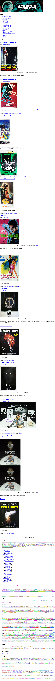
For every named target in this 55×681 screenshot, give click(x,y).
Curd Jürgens (37, 621)
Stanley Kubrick (51, 611)
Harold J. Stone (21, 626)
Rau (8, 647)
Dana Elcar (51, 621)
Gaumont (33, 671)
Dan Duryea (46, 621)
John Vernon (54, 629)
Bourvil (46, 618)
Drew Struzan (51, 647)
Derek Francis (42, 622)
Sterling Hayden (27, 640)
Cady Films (25, 675)
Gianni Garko (42, 625)
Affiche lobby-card (7, 562)
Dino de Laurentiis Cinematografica (49, 672)
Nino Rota (23, 659)
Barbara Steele (51, 617)
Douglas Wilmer (19, 623)
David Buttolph (36, 663)
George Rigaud (18, 625)
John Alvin (8, 648)
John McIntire (35, 629)
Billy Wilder (18, 606)
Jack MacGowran (33, 627)
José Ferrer (7, 630)
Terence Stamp (7, 641)
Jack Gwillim (20, 627)
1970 (6, 602)
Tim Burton (20, 612)
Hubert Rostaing (44, 662)
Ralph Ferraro (50, 662)
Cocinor (50, 671)
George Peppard (12, 625)
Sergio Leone (36, 611)
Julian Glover (24, 630)
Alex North (29, 659)
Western (42, 596)
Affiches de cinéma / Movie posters (6, 16)
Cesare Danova (52, 619)
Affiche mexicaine (5, 550)
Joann (6, 648)
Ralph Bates (38, 637)
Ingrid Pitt (14, 627)
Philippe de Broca (16, 610)
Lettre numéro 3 (5, 21)
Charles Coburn (11, 620)
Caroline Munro (37, 619)
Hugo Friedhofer (5, 659)
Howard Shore (45, 659)
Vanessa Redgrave (44, 641)
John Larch (26, 629)
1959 (33, 600)
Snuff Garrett (28, 660)
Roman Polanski (13, 611)
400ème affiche (28, 542)
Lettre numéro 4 (5, 22)
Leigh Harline (3, 662)
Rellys (50, 637)
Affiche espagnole (5, 581)
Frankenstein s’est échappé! (8, 42)
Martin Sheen (36, 632)
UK (7, 653)
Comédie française (22, 590)
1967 (54, 600)
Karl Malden (47, 630)
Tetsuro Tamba (9, 641)
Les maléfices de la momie (7, 179)
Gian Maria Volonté (39, 625)
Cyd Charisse (40, 621)
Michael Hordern (30, 633)
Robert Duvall (47, 638)
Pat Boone (10, 636)
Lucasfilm (40, 671)
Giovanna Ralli (51, 625)
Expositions (3, 30)
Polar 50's (13, 596)
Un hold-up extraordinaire (8, 252)
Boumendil (12, 648)
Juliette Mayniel (39, 630)
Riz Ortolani (9, 660)
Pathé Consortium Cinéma (30, 672)
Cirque (38, 543)
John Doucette (17, 629)
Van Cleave (6, 660)
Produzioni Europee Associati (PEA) (5, 672)
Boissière (35, 648)
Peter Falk (53, 636)
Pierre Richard (31, 637)
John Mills (38, 629)
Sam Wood (29, 611)
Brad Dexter (48, 618)
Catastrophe (27, 589)
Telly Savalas (51, 640)
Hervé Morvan (40, 647)
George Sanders (21, 625)
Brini (42, 648)
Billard (25, 543)
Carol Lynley (34, 619)
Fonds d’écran (5, 29)
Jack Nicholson (36, 627)
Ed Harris (26, 623)
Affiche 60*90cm (7, 577)
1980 (23, 602)
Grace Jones (7, 626)
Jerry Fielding (18, 660)
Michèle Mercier (27, 634)
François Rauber (5, 663)
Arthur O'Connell (18, 617)
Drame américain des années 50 (17, 591)
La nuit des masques (6, 326)
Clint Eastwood (34, 589)
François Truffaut (35, 607)
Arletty (11, 617)
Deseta (38, 648)
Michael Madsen (36, 633)
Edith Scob (37, 623)
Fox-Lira (33, 674)
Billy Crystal (33, 618)
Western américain (47, 596)
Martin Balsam (27, 632)
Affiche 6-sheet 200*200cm (9, 556)
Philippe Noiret (17, 637)
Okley (42, 647)
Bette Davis (23, 618)
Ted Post (8, 612)
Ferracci (38, 646)
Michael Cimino (45, 609)
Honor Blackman (50, 626)
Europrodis (15, 674)
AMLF (40, 672)
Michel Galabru (12, 634)
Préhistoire (49, 545)
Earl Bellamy (11, 607)
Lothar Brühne (46, 663)
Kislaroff (19, 648)
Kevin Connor (9, 609)
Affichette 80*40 (7, 566)
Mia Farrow (13, 633)
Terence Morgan (4, 641)
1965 (49, 600)
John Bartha (9, 629)
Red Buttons (44, 637)
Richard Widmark (28, 638)
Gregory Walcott (16, 626)
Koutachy (7, 647)
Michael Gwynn (26, 633)
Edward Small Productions (19, 674)
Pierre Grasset (28, 637)
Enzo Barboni (20, 607)
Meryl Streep (11, 633)
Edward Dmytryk (15, 607)
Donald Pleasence (4, 623)
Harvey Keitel (38, 626)
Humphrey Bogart (6, 627)
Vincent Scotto (6, 662)
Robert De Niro (41, 638)
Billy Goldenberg (23, 663)
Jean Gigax (33, 648)
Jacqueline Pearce (48, 627)
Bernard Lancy (49, 647)
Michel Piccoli (15, 634)
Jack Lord (31, 627)
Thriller (48, 585)
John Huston (22, 629)
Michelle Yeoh (32, 634)
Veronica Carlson (51, 641)
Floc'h (28, 647)
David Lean (52, 606)
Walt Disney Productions (19, 675)
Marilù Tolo (3, 632)
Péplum (44, 545)
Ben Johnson (7, 618)
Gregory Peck (13, 626)
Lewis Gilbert (15, 609)
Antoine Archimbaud (41, 660)
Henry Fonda (41, 626)
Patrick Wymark (24, 636)
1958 (31, 600)
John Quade (46, 629)
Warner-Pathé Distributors (25, 672)
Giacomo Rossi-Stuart (35, 625)
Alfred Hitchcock (8, 543)
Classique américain (42, 543)
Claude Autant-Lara (34, 606)
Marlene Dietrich (20, 632)
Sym (20, 648)
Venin (31, 647)
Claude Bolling (16, 665)
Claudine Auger (13, 621)
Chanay (41, 648)
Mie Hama (41, 634)
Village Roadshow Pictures (36, 674)
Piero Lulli (20, 637)
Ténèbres (2, 499)
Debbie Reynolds (22, 622)
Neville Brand (23, 635)
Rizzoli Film (28, 678)
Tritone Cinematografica (12, 678)
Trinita (18, 546)
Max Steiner (39, 658)
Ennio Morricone (20, 658)
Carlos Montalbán (30, 619)
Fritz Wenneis (44, 663)
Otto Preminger (8, 610)
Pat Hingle (12, 636)
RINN (48, 648)
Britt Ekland (6, 619)
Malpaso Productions (11, 672)
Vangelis (31, 662)
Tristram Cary (11, 662)
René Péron (26, 647)
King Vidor (12, 609)
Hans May (11, 663)
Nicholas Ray (51, 609)
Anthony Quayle (3, 617)
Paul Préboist (40, 636)
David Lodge (10, 622)
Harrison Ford (28, 626)
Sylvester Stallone (48, 640)
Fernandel (6, 592)
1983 (28, 602)
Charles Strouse (34, 662)
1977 (18, 602)
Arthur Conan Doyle (13, 543)
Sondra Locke (10, 640)
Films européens (46, 593)
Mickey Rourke (35, 634)
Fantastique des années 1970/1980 (48, 591)
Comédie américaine (42, 589)
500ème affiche (34, 542)
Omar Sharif (50, 635)
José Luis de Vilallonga (11, 630)
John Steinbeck (14, 545)
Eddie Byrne (28, 623)
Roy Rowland (22, 611)
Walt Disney (20, 546)
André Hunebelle (3, 606)
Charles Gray (17, 620)
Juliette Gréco (36, 630)
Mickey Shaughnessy (39, 634)
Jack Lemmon (28, 627)
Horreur (31, 585)
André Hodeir (41, 662)
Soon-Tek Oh (13, 640)
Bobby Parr (41, 618)
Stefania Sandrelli (21, 640)
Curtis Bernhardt (42, 606)
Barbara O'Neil (41, 617)
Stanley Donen (47, 611)
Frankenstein (19, 113)
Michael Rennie (43, 633)
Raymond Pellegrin (41, 637)
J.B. (39, 648)
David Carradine (4, 622)
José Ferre (5, 630)
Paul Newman (37, 636)
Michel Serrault (18, 634)
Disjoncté (3, 215)
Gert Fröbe (30, 625)
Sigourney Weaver (4, 640)
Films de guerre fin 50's (32, 593)
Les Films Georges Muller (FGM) (11, 675)
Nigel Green (31, 635)
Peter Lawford (4, 637)
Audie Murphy (21, 617)
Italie (9, 653)
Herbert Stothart (42, 665)
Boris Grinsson (6, 646)
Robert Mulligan (51, 610)
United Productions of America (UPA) (48, 678)
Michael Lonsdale (33, 633)
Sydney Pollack (5, 612)
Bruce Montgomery (12, 666)
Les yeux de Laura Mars (7, 362)
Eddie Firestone (31, 623)
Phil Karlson (13, 610)
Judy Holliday (22, 630)
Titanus (52, 671)
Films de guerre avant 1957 (27, 593)
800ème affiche (50, 542)
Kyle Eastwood (26, 662)
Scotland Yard (11, 546)
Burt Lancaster (20, 619)
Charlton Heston (26, 620)
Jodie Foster (3, 629)
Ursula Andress (39, 641)
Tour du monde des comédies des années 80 (33, 596)
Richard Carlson (25, 610)
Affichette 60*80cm (11, 286)
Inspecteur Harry (3, 545)
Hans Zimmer (5, 665)
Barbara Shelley (45, 617)
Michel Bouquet (6, 634)
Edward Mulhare (47, 623)
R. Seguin (18, 648)
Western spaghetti (24, 546)
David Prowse (16, 622)
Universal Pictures (20, 670)
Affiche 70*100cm (11, 113)
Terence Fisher (12, 612)
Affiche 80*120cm (7, 571)
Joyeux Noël (17, 545)
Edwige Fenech (50, 623)
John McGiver (32, 629)
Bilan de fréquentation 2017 (7, 26)
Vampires (39, 596)
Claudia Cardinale (10, 621)
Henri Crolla (39, 662)
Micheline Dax (30, 634)
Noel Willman (40, 635)
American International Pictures (36, 672)
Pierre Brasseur (23, 637)
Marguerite (34, 545)
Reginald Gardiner (47, 637)
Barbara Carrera (37, 617)
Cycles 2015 (5, 36)
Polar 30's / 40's (10, 596)
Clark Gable (51, 620)
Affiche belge (11, 176)
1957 (29, 600)
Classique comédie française (47, 543)
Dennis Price (39, 622)
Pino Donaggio (8, 659)
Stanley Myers (51, 660)
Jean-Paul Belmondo (9, 628)
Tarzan (17, 546)
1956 (27, 600)
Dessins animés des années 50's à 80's (6, 591)
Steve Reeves (36, 640)
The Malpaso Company (44, 671)
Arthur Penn (13, 606)
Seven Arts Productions (29, 671)
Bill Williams (28, 618)
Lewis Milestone (18, 609)
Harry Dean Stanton (35, 626)
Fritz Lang (44, 607)
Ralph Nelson (23, 610)
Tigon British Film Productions (6, 674)
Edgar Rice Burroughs (30, 544)
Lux (47, 671)
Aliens (11, 543)
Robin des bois (6, 546)
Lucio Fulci (26, 609)
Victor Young (37, 660)
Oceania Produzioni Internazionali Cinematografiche (22, 678)
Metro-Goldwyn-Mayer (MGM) (15, 671)
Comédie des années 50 (13, 590)
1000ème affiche (9, 542)
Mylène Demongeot (7, 635)
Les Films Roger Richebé (28, 675)
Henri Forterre (40, 665)
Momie (39, 545)
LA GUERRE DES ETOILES (23, 545)
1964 (46, 600)
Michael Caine (16, 633)
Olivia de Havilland (47, 635)
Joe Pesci (5, 629)
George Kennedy (9, 625)
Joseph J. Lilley (25, 665)
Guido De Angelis (12, 659)
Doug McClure (17, 623)
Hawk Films (15, 675)
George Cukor (47, 607)
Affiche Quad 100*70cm (11, 433)
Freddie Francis (41, 607)
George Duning (44, 660)
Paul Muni (35, 636)
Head (29, 648)
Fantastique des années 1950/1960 (34, 591)
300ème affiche (23, 542)
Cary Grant (46, 619)
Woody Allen (47, 612)
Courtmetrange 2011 (6, 32)
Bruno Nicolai (50, 658)
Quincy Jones (36, 662)
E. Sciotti (10, 648)
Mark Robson (31, 609)
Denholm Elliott (33, 622)
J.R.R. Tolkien (6, 545)
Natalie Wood (16, 635)
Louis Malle (21, 609)
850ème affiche (53, 542)
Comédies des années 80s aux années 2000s (48, 590)
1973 (11, 602)
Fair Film (43, 678)
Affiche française (6, 286)
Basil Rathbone (4, 618)
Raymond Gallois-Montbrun (31, 665)
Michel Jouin (36, 647)
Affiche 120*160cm (11, 323)
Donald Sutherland (7, 623)
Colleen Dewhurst (31, 621)
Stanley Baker (18, 640)
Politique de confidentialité (7, 18)
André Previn (15, 660)
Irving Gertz (45, 665)
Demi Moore (31, 622)
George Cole (6, 625)
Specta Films (22, 675)
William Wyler (40, 612)
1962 (41, 600)
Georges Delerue (32, 659)
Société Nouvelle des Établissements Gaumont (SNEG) (48, 674)
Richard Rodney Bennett (16, 663)
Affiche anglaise (6, 433)
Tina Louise (19, 641)
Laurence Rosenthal (19, 665)
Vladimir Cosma (25, 660)
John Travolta (51, 629)
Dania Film (7, 675)
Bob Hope (39, 618)
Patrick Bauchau (14, 636)
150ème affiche (15, 542)
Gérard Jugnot (27, 625)
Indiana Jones (52, 544)
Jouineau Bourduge (46, 646)
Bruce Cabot (12, 619)
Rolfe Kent (3, 665)
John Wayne (3, 630)
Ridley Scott (45, 610)
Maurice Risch (51, 632)
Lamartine (30, 545)
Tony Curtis (30, 641)
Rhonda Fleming (52, 637)
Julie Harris (32, 630)
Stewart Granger (39, 640)
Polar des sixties (16, 596)
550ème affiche (37, 542)
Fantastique (28, 591)
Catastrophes (34, 543)
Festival (36, 544)
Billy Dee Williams (36, 618)
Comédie (13, 585)
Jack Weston (42, 627)
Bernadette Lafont (10, 618)
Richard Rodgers (3, 666)
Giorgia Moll (49, 625)
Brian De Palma (25, 606)
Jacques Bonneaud (18, 647)
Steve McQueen (33, 640)
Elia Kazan (18, 607)
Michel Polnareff (21, 660)
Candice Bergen (25, 619)
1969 (4, 602)
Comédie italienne (33, 590)
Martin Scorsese (35, 609)
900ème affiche (3, 543)
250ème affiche (20, 542)
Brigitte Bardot (21, 589)
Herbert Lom (47, 626)
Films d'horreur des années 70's (13, 593)
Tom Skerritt (23, 641)
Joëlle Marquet (44, 648)
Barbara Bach (32, 617)
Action (3, 585)
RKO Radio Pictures (16, 672)
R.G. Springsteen (20, 610)
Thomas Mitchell (12, 641)
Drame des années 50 (23, 591)
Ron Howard (16, 611)
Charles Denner (14, 620)
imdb (37, 72)
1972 (10, 602)
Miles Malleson (44, 634)
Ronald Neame (19, 611)
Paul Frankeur (27, 636)
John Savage (48, 629)
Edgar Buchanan (34, 623)
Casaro (41, 646)
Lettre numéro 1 (5, 20)
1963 (43, 600)
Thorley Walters (16, 641)
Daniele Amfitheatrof (20, 663)
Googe (5, 648)
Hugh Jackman (53, 626)
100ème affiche (12, 542)
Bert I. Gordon (15, 606)
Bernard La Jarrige (17, 618)
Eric (9, 44)
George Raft (16, 625)
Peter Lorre (7, 637)
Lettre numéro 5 (5, 23)
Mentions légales (4, 17)
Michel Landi (40, 594)
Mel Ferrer (4, 633)
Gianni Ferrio (24, 662)
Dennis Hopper (36, 622)
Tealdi (43, 646)
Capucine (28, 619)
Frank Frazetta (33, 647)
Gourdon (43, 647)
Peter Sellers (9, 637)
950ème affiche (5, 543)
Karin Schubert (44, 630)
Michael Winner (48, 609)
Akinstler (37, 648)
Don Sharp (6, 607)
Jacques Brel (3, 663)
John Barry (11, 658)
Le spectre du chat (5, 115)
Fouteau (16, 648)
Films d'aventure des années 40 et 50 (40, 592)
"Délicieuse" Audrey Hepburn (5, 542)
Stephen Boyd (24, 640)
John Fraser (20, 629)
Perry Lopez (43, 636)
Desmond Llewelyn (49, 622)
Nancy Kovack (13, 635)
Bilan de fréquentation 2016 (7, 25)
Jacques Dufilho (52, 627)
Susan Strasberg (45, 640)
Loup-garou (32, 545)
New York (41, 545)
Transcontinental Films (42, 675)
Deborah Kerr (25, 622)
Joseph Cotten (14, 630)
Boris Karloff (44, 618)
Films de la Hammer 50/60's (39, 593)
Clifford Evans (19, 621)
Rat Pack (4, 546)
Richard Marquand (36, 610)
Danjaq (49, 671)
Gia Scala (32, 625)
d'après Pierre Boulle (13, 544)
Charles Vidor (31, 606)
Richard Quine (39, 610)
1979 (21, 602)
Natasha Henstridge (20, 635)
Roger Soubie (34, 646)
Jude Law (17, 630)
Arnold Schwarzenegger (14, 617)
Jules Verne (19, 545)
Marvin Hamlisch (26, 659)
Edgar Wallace (33, 544)
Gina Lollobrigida (45, 625)
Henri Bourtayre (8, 663)
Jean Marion (50, 665)
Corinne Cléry (34, 621)
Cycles (3, 34)
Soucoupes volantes (14, 546)
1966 (51, 600)
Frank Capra (38, 607)
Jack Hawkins (23, 627)
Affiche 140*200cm (8, 564)
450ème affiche (31, 542)
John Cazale (15, 629)
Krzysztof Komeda (18, 662)
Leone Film (22, 674)
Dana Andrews (48, 621)
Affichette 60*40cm (8, 574)
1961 (39, 600)
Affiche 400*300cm (8, 568)
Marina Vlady (8, 632)
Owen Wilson (3, 636)
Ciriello (38, 647)
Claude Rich (7, 621)
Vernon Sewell (27, 612)
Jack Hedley (26, 627)
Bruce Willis (14, 619)
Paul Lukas (30, 636)
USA (3, 653)
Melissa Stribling (7, 633)
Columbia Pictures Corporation (42, 670)
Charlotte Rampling (23, 620)
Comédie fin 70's (18, 590)
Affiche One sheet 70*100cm (9, 559)
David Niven (13, 622)
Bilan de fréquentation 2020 (7, 28)
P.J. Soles (5, 636)
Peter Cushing (48, 636)
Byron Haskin (28, 606)
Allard (40, 646)
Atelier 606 (28, 648)
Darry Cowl (53, 621)
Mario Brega (11, 632)
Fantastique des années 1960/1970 (41, 591)
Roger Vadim (9, 611)
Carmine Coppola (38, 659)
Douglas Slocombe (21, 544)
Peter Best (7, 665)
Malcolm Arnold (42, 659)
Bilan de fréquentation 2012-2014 (8, 24)
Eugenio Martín (23, 607)
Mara (47, 648)
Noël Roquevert (37, 635)
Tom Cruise (21, 641)
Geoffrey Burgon (12, 665)
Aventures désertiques (12, 589)
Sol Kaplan (49, 663)
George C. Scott (3, 625)
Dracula (24, 544)
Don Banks (32, 658)
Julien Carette (34, 630)
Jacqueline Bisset (45, 627)
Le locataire (3, 288)
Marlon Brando (23, 632)
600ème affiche (39, 542)
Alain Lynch (22, 648)
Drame (18, 585)
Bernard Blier (13, 618)
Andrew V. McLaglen (6, 606)
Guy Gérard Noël (29, 646)
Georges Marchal (24, 625)
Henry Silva (44, 626)
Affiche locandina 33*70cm (9, 561)
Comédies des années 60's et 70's (39, 590)
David (49, 648)
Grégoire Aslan (9, 626)
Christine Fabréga (29, 620)
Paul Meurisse (32, 636)
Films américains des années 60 (31, 592)
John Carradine (12, 629)
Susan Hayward (42, 640)
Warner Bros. (7, 671)
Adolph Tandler (34, 660)
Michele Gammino (24, 634)
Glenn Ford (4, 626)
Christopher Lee (36, 620)
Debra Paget (28, 622)
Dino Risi (4, 607)
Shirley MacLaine (51, 639)
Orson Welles (53, 635)
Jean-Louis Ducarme (47, 662)
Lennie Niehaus (46, 658)
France (6, 653)
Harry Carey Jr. (31, 626)
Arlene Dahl (10, 617)
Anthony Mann (10, 606)
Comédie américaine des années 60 (49, 589)
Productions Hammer (21, 596)
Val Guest (25, 612)
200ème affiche (17, 542)
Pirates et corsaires (4, 596)
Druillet (27, 647)
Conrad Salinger (3, 660)
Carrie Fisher (40, 619)
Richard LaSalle (41, 663)
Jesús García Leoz (22, 665)
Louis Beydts (52, 665)
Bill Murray (25, 618)
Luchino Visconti (23, 609)
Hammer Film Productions (8, 670)
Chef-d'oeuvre (36, 543)
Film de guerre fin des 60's (23, 592)
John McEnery (29, 629)
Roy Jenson (8, 639)
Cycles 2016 (5, 35)
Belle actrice (19, 286)
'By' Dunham (39, 663)
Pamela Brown (7, 636)
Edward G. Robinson (44, 623)
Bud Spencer (17, 619)
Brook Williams (9, 619)
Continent (2, 544)
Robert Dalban (38, 638)
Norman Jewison (5, 610)
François (20, 647)
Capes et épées (31, 543)
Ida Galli (9, 627)
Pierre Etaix (31, 648)
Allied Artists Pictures (20, 672)
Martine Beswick (39, 632)
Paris (42, 545)
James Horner (52, 659)
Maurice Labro (38, 609)
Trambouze (46, 647)
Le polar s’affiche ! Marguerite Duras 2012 (9, 33)
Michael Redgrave (40, 633)
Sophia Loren (15, 640)
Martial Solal (30, 663)
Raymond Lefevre (9, 665)
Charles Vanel (20, 620)
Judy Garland (19, 630)
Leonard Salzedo (14, 662)
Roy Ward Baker (26, 611)
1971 (8, 602)
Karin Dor (42, 630)
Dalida (44, 621)
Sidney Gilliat (39, 611)
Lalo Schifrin (43, 658)
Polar (47, 545)
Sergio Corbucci (31, 611)
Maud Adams (42, 632)
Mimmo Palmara (48, 634)
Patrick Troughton (21, 636)
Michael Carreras (41, 609)
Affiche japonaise (5, 578)
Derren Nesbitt (44, 622)
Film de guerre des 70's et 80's (16, 592)
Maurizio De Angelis (17, 659)
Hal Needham (19, 626)
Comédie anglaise (3, 590)
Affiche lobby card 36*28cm (9, 557)
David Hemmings (7, 622)
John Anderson (7, 629)
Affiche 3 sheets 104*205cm (22, 176)
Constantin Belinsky (23, 646)
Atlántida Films (40, 674)
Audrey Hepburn (5, 589)
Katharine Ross (50, 630)
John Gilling (33, 608)
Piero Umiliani (53, 662)
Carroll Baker (43, 619)
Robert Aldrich (48, 610)
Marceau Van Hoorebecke (36, 665)
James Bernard (5, 658)
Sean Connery (33, 639)
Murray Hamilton (4, 635)
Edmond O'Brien (40, 623)
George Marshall (50, 607)
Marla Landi (17, 632)
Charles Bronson (8, 620)
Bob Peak (5, 647)
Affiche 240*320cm (8, 567)
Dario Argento (45, 606)
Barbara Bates (35, 617)
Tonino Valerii (22, 612)
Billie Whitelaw (30, 618)
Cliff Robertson (16, 621)
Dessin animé (16, 544)
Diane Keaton (52, 622)
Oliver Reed (43, 635)
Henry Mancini (25, 658)
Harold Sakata (24, 626)
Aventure (7, 585)
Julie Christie (29, 630)
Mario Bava (29, 609)
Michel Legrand (36, 658)
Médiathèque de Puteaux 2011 (7, 31)
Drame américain (11, 591)
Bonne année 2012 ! (27, 543)
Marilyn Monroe (5, 632)
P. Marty (30, 647)
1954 (23, 600)
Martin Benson (30, 632)
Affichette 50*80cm (8, 580)
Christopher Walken (46, 620)
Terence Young (17, 612)
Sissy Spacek (7, 640)
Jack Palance (40, 627)
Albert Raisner (6, 666)
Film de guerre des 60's (10, 592)
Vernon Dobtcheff (47, 641)
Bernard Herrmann (12, 660)
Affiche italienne (5, 560)
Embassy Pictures (38, 675)
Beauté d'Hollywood (17, 589)
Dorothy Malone (13, 623)
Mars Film (43, 674)
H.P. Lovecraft (46, 544)
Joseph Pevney (7, 609)
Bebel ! (17, 543)
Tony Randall (32, 641)
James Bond (8, 545)
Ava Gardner (29, 617)
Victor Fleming (30, 612)
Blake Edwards (21, 606)
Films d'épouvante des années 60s (48, 592)
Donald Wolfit (10, 623)
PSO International (30, 674)
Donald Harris (31, 660)
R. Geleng (14, 648)
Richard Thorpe (42, 610)
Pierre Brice (26, 637)
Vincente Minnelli (33, 612)
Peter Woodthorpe (12, 637)
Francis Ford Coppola (31, 607)
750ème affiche (48, 542)
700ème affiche (45, 542)
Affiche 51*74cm (7, 579)
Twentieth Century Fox (30, 670)
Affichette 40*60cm (15, 176)
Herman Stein (47, 665)
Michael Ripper (48, 633)
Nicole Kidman (29, 635)
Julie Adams (27, 630)
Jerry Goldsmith (29, 658)
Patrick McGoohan (17, 636)
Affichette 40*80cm (8, 572)
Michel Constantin (9, 634)
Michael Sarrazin (52, 633)
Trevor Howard (35, 641)
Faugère (52, 648)
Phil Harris (15, 637)
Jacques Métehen (33, 663)
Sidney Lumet (44, 611)
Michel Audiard (37, 545)
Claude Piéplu (5, 621)
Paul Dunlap (13, 663)
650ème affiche (42, 542)
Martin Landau (33, 632)
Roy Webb (51, 663)
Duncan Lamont (23, 623)
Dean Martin (19, 622)
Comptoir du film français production (33, 675)
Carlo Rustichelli (49, 659)
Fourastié (15, 647)
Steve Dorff (35, 659)
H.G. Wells (44, 544)
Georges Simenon (41, 544)
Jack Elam (18, 627)
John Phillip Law (43, 629)
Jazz (10, 545)
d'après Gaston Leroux (5, 544)
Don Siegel (9, 607)
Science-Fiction (25, 596)
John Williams (15, 658)
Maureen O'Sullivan (45, 632)
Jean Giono (12, 545)
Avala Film (13, 674)
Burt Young (23, 619)
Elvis (35, 544)
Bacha (53, 648)
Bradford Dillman (51, 618)
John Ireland (24, 629)
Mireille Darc (51, 634)
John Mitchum (40, 629)
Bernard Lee (20, 618)
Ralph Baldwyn (35, 637)
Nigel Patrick (34, 635)
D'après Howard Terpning (11, 647)
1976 (16, 602)
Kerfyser (2, 647)
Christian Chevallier (27, 663)
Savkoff (4, 648)
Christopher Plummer (42, 620)
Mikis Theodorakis (9, 666)
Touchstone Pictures (10, 674)
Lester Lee (9, 662)
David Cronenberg (49, 606)
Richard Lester (33, 610)
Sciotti (51, 648)
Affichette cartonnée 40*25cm (9, 576)
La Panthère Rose (27, 545)
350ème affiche (26, 542)
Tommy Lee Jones (26, 641)
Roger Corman (9, 546)
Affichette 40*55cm (8, 570)
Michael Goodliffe (19, 633)
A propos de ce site (4, 19)
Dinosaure (19, 544)
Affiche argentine (6, 113)
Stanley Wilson (29, 662)
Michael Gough (23, 633)
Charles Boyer (5, 620)
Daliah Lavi (42, 621)
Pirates (45, 545)
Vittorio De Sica (37, 612)
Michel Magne (20, 659)
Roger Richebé (7, 611)
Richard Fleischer (29, 610)
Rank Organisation (44, 672)
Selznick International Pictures (26, 674)
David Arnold (21, 662)
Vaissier (24, 648)
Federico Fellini (27, 607)
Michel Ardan (3, 634)
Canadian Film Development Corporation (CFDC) (38, 678)
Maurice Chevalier (48, 632)
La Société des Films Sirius (46, 675)
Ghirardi (22, 647)
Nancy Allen (10, 635)
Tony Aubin (28, 665)
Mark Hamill (14, 632)
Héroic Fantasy (49, 544)
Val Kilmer (42, 641)
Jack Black (16, 627)
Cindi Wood (49, 620)
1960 (36, 600)
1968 (3, 602)
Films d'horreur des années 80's (20, 593)
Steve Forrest (30, 640)
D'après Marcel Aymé (9, 544)
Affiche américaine (6, 176)
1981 (24, 602)
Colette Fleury (28, 621)
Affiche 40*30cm (7, 551)
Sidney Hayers (41, 611)
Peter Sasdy (11, 610)
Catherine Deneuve (48, 619)
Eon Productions (36, 671)
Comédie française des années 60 (28, 590)
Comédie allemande (38, 589)
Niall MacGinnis (26, 635)
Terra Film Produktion (32, 678)
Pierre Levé (26, 648)
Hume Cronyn (3, 627)
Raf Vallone (33, 637)
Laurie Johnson (47, 660)
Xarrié (24, 647)
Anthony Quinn (6, 617)
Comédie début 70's (7, 590)
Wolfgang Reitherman (43, 612)
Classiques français (30, 589)
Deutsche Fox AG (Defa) (16, 678)
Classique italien (52, 543)
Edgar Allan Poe (26, 544)
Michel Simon (21, 634)
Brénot (46, 648)
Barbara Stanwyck (48, 617)
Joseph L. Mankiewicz (4, 609)
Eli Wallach (53, 623)
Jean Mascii (12, 646)
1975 (14, 602)
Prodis (41, 672)
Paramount (23, 671)
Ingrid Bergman (11, 627)
